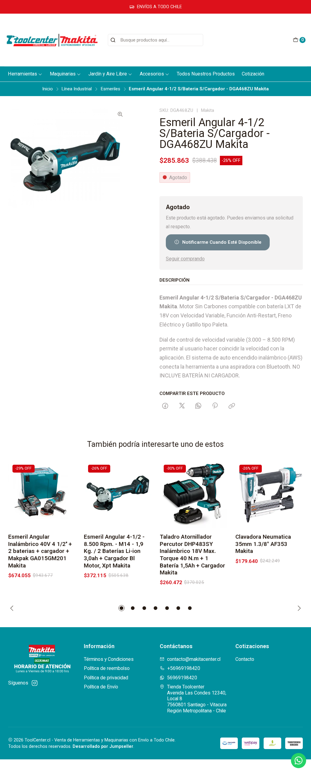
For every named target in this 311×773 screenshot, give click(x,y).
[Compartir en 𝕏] (182, 406)
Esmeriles (110, 89)
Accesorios (152, 74)
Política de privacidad (106, 678)
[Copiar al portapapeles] (232, 406)
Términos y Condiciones (109, 659)
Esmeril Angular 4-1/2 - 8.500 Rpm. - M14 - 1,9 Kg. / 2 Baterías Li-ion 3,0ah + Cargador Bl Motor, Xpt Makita (114, 551)
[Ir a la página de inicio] (52, 40)
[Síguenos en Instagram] (34, 683)
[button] (121, 608)
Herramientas (22, 74)
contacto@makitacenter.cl (193, 659)
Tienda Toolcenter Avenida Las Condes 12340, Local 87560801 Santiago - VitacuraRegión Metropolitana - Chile (197, 699)
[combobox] (155, 40)
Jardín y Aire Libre (107, 74)
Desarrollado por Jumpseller (103, 746)
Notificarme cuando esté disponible (221, 242)
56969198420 (182, 678)
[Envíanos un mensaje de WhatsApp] (298, 760)
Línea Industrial (76, 89)
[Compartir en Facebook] (165, 406)
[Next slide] (298, 608)
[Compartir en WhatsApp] (198, 406)
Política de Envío (101, 687)
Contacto (244, 659)
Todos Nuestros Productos (206, 74)
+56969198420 (183, 668)
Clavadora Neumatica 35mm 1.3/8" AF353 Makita (263, 543)
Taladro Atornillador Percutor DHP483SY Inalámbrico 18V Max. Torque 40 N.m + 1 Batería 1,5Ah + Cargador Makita (192, 554)
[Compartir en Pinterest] (215, 406)
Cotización (253, 74)
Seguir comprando (185, 258)
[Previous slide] (12, 608)
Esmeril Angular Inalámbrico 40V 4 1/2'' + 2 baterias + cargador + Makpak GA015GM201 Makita (40, 551)
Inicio (47, 89)
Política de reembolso (107, 668)
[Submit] (113, 40)
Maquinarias (63, 74)
